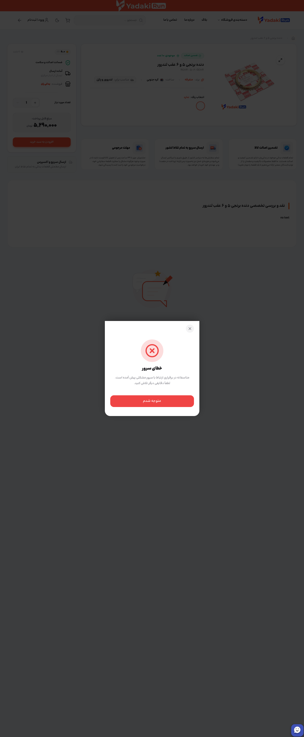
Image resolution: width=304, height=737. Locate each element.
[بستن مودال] (190, 329)
